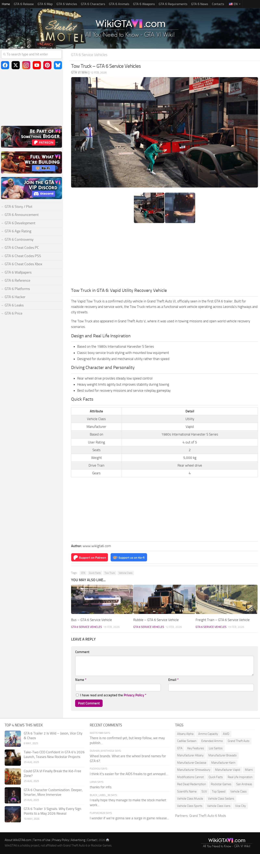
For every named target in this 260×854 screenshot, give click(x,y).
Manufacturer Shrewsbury (193, 770)
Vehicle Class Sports (189, 806)
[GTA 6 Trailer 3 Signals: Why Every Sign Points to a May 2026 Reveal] (13, 814)
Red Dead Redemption (191, 784)
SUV (204, 791)
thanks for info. (101, 787)
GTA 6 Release (24, 4)
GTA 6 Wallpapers (18, 272)
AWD (226, 734)
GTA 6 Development (20, 223)
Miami (249, 770)
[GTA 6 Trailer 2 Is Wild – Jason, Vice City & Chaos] (13, 739)
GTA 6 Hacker (15, 297)
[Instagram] (26, 65)
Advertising (78, 840)
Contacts (218, 4)
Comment (82, 652)
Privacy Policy (134, 695)
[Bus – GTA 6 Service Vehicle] (102, 599)
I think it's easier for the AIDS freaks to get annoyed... (129, 774)
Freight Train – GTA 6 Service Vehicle (223, 620)
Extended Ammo (212, 741)
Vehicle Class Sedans (221, 798)
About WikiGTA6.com (18, 840)
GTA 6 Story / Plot (18, 206)
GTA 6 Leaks (14, 305)
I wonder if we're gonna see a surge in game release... (129, 818)
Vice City (240, 806)
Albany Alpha (185, 734)
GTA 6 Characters (93, 4)
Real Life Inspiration (240, 777)
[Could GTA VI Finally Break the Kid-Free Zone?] (13, 776)
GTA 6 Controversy (19, 239)
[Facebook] (5, 65)
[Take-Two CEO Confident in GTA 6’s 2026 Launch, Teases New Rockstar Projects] (13, 757)
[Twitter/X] (16, 65)
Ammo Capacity (208, 734)
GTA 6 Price (13, 313)
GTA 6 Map (45, 4)
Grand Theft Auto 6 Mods (207, 816)
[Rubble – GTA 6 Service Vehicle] (164, 599)
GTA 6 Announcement (22, 214)
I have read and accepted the (113, 695)
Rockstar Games (221, 784)
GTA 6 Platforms (17, 289)
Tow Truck (110, 572)
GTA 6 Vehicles (66, 4)
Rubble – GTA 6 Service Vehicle (156, 620)
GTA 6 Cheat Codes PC (22, 247)
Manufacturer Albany (190, 755)
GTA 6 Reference (17, 280)
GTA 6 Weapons (144, 4)
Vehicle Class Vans (218, 806)
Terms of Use (41, 840)
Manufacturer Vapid (227, 770)
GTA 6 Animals (119, 4)
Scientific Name (187, 791)
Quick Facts (95, 572)
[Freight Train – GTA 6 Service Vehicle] (227, 599)
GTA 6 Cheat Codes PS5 (23, 256)
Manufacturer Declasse (191, 763)
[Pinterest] (47, 65)
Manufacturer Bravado (222, 755)
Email (173, 680)
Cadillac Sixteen (186, 741)
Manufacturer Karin (223, 763)
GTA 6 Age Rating (18, 231)
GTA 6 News (199, 4)
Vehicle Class (125, 572)
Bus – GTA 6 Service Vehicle (91, 620)
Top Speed (218, 791)
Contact (92, 840)
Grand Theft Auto (238, 741)
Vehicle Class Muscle (190, 798)
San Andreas (244, 784)
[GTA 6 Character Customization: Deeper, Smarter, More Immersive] (13, 795)
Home (6, 4)
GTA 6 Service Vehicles (89, 54)
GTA (83, 572)
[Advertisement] (164, 256)
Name (80, 680)
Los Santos (216, 748)
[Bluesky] (58, 65)
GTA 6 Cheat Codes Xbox (23, 264)
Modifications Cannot (190, 777)
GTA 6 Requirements (173, 4)
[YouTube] (37, 65)
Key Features (195, 748)
